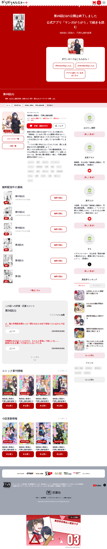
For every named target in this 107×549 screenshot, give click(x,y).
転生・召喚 (79, 368)
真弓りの (36, 98)
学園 (46, 167)
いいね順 (61, 315)
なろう (30, 180)
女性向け (30, 171)
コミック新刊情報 (12, 370)
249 (13, 331)
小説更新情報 (9, 418)
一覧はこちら (35, 290)
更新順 (52, 315)
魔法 (38, 171)
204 (13, 348)
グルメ (59, 167)
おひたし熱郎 (13, 98)
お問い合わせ (67, 497)
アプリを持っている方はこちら (74, 74)
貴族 (52, 167)
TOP (37, 497)
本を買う (9, 406)
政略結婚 (59, 171)
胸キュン (57, 176)
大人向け (78, 373)
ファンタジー (55, 162)
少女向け (87, 373)
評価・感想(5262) (41, 126)
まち (54, 98)
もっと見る (35, 357)
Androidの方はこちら (86, 66)
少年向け (89, 368)
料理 (52, 171)
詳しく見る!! (89, 134)
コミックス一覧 (13, 139)
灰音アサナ (25, 98)
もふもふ (30, 162)
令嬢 (50, 176)
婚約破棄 (39, 167)
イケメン (30, 167)
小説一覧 (13, 146)
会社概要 (43, 497)
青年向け (98, 368)
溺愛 (37, 176)
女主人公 (45, 162)
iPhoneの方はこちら (63, 66)
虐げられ (45, 171)
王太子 (43, 176)
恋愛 (38, 162)
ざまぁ (30, 176)
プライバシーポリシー (54, 497)
